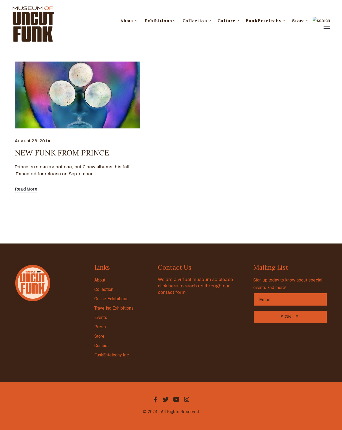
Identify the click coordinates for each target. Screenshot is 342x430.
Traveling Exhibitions (114, 308)
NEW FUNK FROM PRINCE (62, 153)
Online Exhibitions (111, 298)
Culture (226, 20)
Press (100, 326)
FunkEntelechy (264, 20)
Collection (194, 20)
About (127, 20)
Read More (26, 189)
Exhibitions (158, 20)
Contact (101, 345)
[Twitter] (165, 399)
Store (298, 20)
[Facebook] (155, 399)
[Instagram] (187, 399)
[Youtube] (176, 399)
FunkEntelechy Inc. (112, 354)
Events (100, 317)
